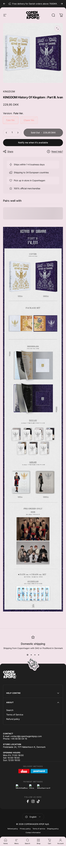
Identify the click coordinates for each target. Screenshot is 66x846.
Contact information (33, 833)
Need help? (57, 151)
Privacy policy (25, 829)
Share (10, 151)
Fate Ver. (10, 120)
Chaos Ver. (29, 120)
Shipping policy (53, 829)
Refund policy (13, 719)
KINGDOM (9, 91)
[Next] (61, 3)
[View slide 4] (38, 655)
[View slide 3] (35, 655)
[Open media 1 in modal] (57, 28)
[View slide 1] (27, 655)
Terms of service (39, 829)
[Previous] (4, 3)
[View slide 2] (31, 655)
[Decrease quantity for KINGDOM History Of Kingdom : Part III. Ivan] (6, 132)
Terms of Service (14, 714)
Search (9, 710)
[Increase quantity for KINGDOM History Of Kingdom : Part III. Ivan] (18, 132)
